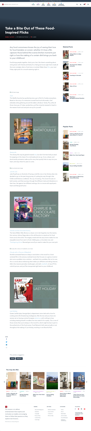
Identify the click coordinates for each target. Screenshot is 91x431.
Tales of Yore (73, 86)
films (48, 67)
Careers (36, 419)
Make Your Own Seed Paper (77, 155)
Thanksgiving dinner (16, 242)
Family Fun (19, 358)
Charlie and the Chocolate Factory (20, 230)
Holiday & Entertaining (61, 5)
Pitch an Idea (50, 415)
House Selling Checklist (76, 165)
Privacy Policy (37, 415)
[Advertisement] (34, 81)
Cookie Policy (38, 417)
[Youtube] (84, 409)
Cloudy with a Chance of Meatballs (20, 252)
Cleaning (22, 391)
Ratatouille (13, 152)
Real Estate (43, 5)
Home (33, 4)
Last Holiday (13, 311)
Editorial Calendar (52, 409)
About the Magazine (39, 409)
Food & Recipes (54, 5)
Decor (38, 4)
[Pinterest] (78, 409)
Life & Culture (48, 5)
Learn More (79, 418)
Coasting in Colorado (75, 75)
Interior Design (77, 391)
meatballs (44, 264)
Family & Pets (9, 37)
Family (12, 358)
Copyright (37, 413)
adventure (38, 318)
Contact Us (50, 413)
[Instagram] (81, 409)
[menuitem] (33, 4)
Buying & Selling (50, 391)
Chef (11, 96)
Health (8, 391)
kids (35, 154)
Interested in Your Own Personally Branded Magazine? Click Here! (45, 0)
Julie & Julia (13, 171)
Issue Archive (51, 411)
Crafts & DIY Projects (38, 391)
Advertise (37, 411)
